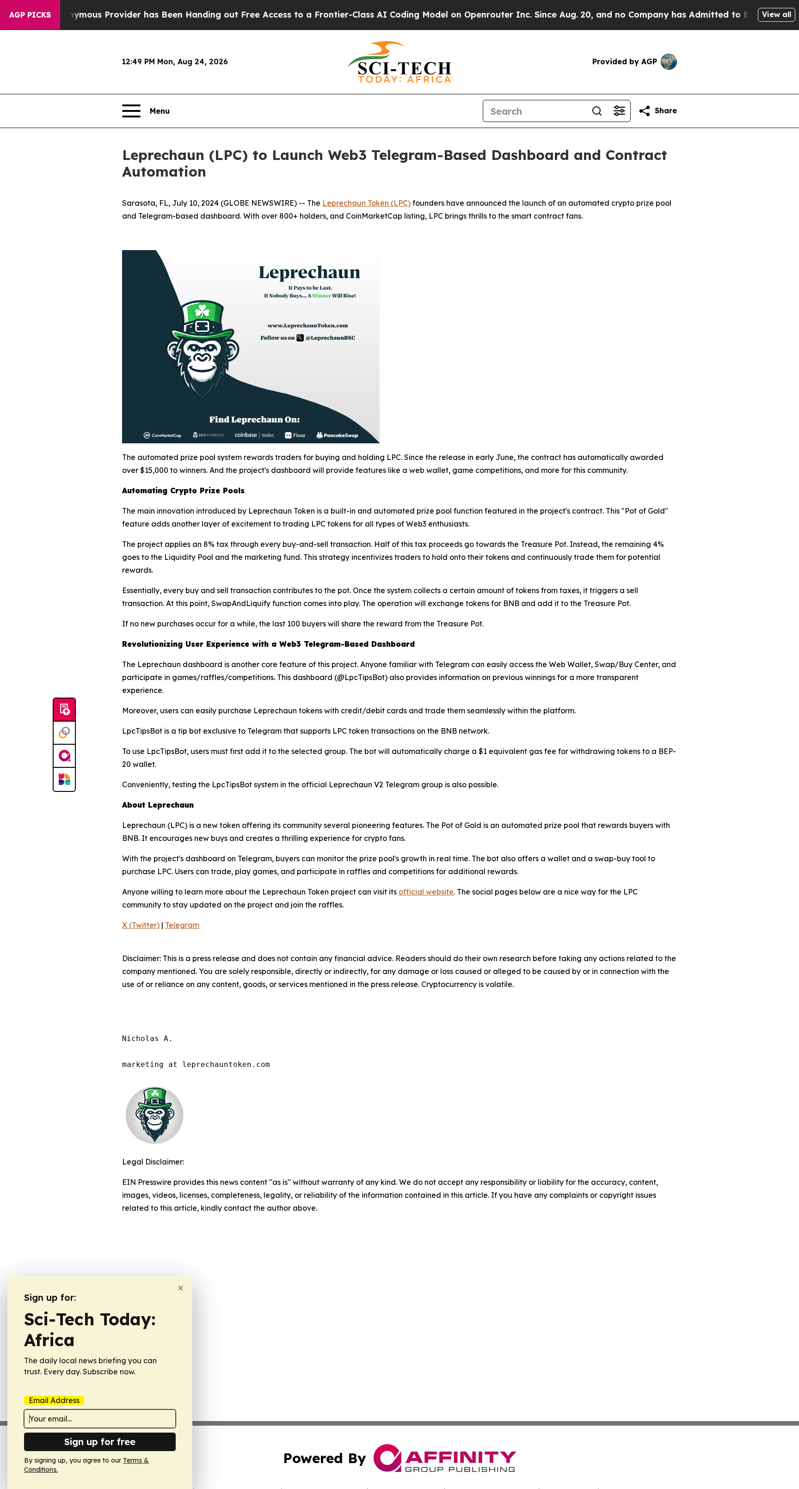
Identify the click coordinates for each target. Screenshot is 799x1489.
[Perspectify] (64, 733)
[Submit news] (64, 710)
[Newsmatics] (64, 779)
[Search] (597, 111)
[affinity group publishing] (64, 756)
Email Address (54, 1400)
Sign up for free (99, 1441)
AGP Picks (30, 14)
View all (776, 14)
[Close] (180, 1288)
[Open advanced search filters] (619, 111)
